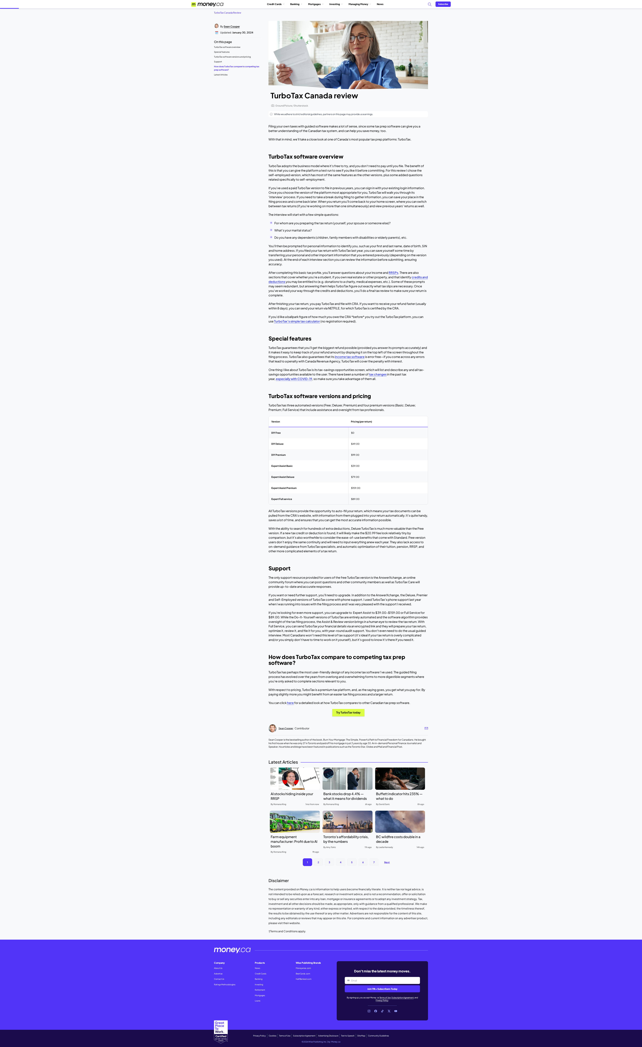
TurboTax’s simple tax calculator (297, 321)
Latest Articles (221, 74)
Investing (334, 4)
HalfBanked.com (303, 979)
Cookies (272, 1035)
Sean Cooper (232, 26)
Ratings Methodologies (224, 984)
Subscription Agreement (402, 997)
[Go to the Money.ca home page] (207, 4)
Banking (294, 4)
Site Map (361, 1035)
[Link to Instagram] (369, 1011)
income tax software (349, 357)
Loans (257, 1001)
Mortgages (314, 4)
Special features (222, 52)
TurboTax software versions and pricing (232, 57)
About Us (218, 968)
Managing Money (358, 4)
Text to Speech (347, 1035)
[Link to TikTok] (382, 1011)
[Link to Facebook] (375, 1011)
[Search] (429, 4)
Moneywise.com (303, 968)
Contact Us (219, 979)
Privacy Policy (382, 1000)
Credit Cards (274, 4)
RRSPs (393, 272)
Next (387, 862)
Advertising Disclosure (328, 1035)
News (380, 4)
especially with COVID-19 (294, 379)
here (290, 703)
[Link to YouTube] (395, 1011)
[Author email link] (426, 728)
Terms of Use (385, 997)
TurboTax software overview (227, 47)
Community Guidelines (378, 1035)
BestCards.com (303, 973)
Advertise (218, 973)
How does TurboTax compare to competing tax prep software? (236, 68)
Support (218, 61)
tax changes (378, 374)
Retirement (260, 990)
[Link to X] (389, 1011)
